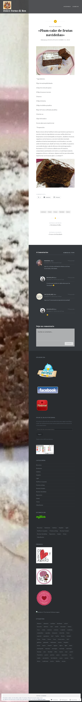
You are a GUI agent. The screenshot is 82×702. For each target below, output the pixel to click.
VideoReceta (39, 505)
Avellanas (59, 623)
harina (60, 642)
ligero (61, 645)
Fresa (38, 639)
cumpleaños (40, 633)
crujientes (69, 630)
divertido (61, 633)
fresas (43, 639)
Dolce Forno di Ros (14, 10)
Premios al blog (40, 485)
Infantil (50, 645)
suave (61, 658)
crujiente (62, 630)
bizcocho (39, 626)
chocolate (63, 626)
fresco (49, 639)
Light (37, 478)
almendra (45, 623)
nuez (66, 651)
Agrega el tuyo (69, 252)
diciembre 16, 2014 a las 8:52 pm (53, 262)
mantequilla (40, 648)
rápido (38, 658)
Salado (38, 498)
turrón (52, 661)
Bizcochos (39, 465)
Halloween (53, 642)
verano (64, 661)
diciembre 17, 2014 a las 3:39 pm (53, 296)
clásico (69, 626)
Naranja (39, 651)
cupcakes (47, 633)
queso (58, 655)
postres (52, 655)
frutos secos (61, 639)
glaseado (45, 642)
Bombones (39, 468)
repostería (64, 655)
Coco (38, 630)
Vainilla (58, 661)
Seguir (39, 434)
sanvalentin (46, 658)
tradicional (45, 661)
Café (51, 626)
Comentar (69, 343)
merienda (61, 648)
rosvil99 (51, 40)
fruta (54, 639)
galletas (39, 642)
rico (70, 655)
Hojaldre (38, 475)
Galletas (38, 471)
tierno (68, 212)
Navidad (61, 212)
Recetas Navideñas (55, 26)
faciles (57, 636)
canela (56, 626)
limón (70, 645)
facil (52, 636)
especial (39, 636)
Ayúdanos (67, 6)
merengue (54, 648)
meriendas (69, 648)
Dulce (49, 212)
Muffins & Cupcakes (41, 481)
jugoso (55, 645)
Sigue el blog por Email (45, 417)
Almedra (39, 623)
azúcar (66, 623)
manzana (47, 648)
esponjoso (46, 636)
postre (46, 655)
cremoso (43, 212)
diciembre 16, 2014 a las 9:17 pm (55, 279)
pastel (71, 651)
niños (55, 651)
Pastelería (40, 655)
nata (44, 651)
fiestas (63, 636)
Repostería (39, 495)
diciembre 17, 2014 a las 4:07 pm (55, 311)
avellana (52, 623)
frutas (55, 212)
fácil (68, 639)
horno (38, 645)
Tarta (71, 658)
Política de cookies (42, 699)
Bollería (46, 626)
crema (43, 630)
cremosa (49, 630)
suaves (66, 658)
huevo (44, 645)
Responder (72, 260)
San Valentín (54, 658)
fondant (69, 636)
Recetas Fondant (40, 488)
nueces (61, 651)
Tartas (38, 501)
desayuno (54, 633)
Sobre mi (76, 6)
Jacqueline (48, 294)
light (66, 645)
